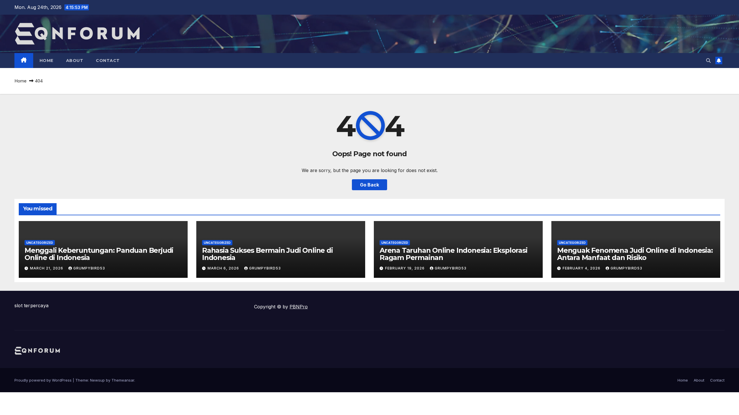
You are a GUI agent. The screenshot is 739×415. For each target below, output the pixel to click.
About (74, 60)
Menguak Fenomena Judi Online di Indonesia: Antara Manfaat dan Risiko (635, 254)
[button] (708, 60)
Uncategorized (39, 242)
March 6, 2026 (224, 268)
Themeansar (122, 380)
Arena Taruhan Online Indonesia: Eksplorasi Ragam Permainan (453, 254)
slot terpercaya (31, 305)
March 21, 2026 (47, 268)
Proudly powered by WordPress (43, 380)
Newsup (97, 380)
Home (46, 60)
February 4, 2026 (582, 268)
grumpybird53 (89, 268)
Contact (108, 60)
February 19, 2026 (405, 268)
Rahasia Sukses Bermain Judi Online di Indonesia (267, 254)
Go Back (369, 185)
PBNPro (299, 307)
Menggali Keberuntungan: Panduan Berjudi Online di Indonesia (99, 254)
